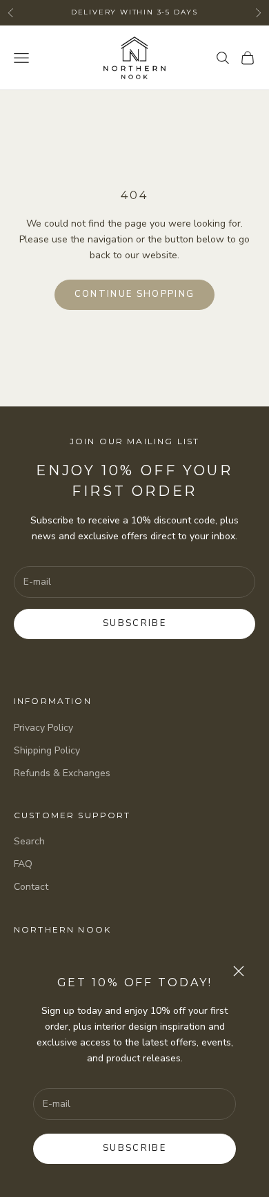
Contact (31, 886)
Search (29, 841)
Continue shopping (134, 294)
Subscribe (134, 1148)
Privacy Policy (43, 727)
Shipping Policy (47, 750)
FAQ (23, 864)
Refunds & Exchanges (62, 773)
